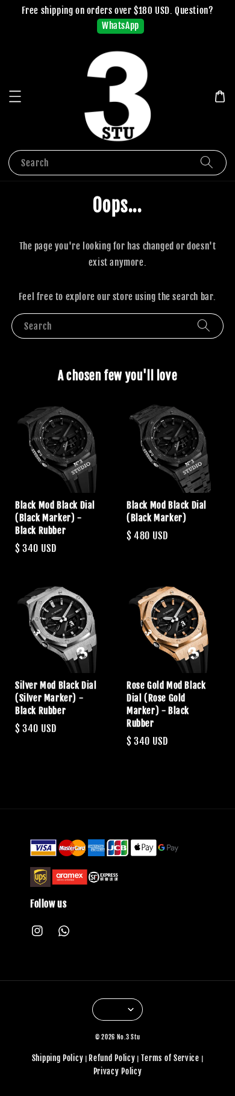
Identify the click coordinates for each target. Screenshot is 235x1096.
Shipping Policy (58, 1058)
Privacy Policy (117, 1071)
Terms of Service (170, 1058)
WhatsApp (120, 25)
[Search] (206, 162)
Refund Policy (112, 1058)
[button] (15, 96)
